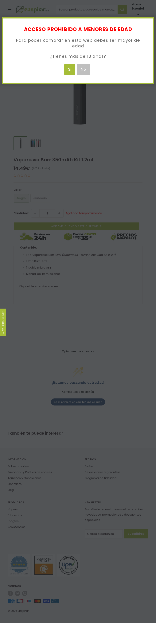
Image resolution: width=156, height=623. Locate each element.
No (83, 69)
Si (69, 69)
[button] (3, 322)
